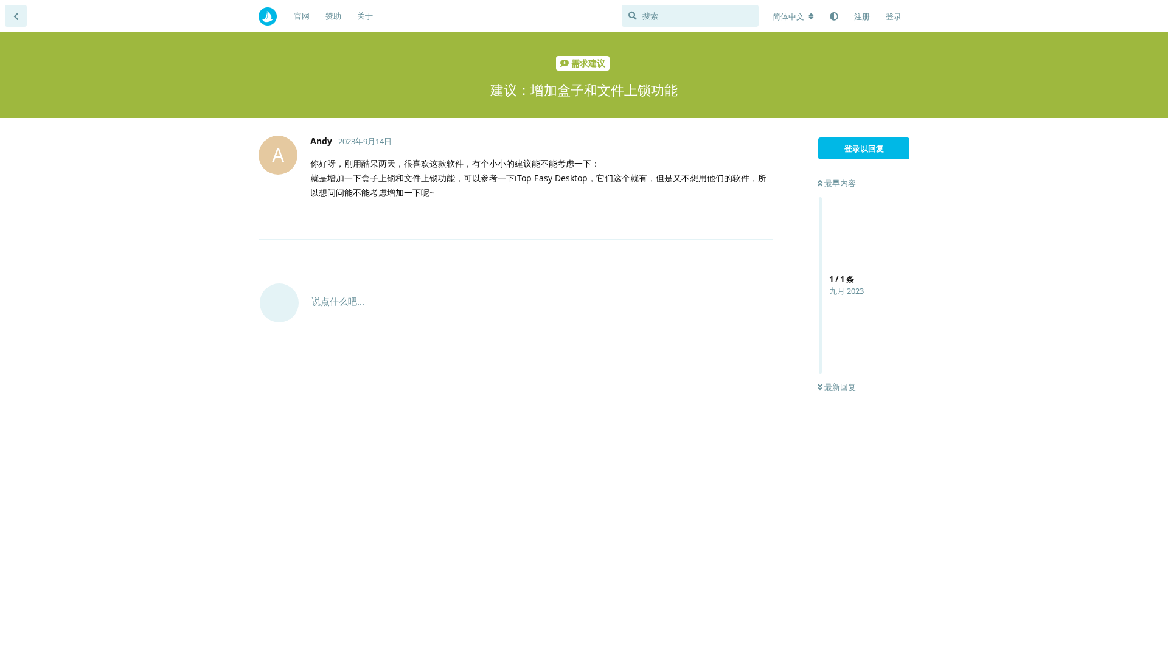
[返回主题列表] (16, 16)
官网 (302, 15)
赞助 (333, 15)
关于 (365, 15)
